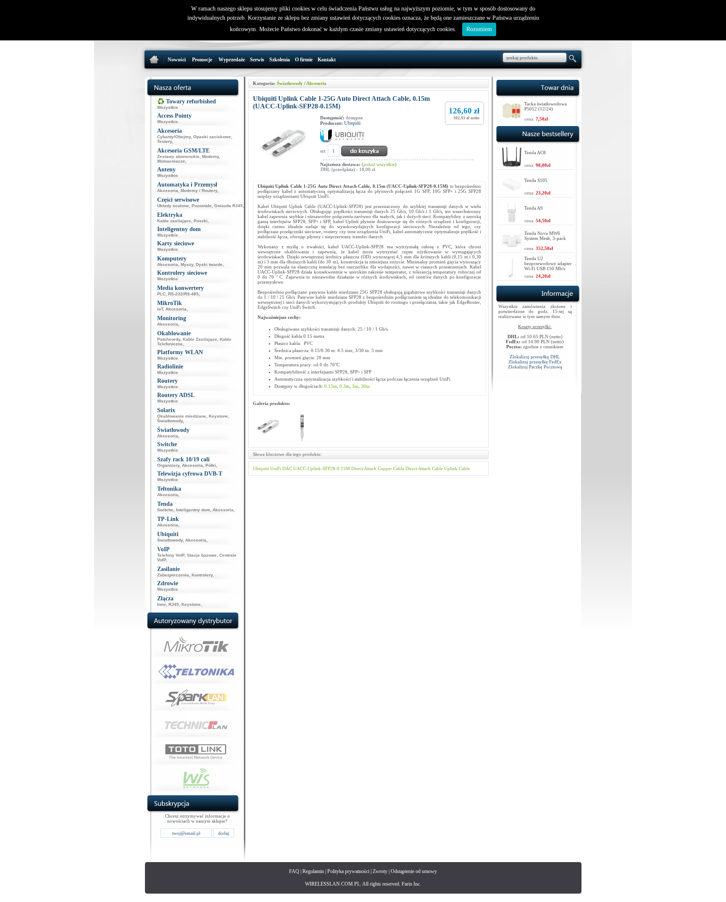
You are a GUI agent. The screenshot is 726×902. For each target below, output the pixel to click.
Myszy (187, 264)
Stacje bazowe (202, 555)
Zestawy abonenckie (178, 156)
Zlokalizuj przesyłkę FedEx (535, 361)
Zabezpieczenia (173, 575)
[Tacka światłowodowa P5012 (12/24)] (511, 117)
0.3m (344, 386)
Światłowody (170, 420)
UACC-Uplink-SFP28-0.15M (321, 468)
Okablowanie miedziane (181, 416)
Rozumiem (479, 29)
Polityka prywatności (348, 871)
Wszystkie (167, 107)
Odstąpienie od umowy (414, 871)
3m (355, 386)
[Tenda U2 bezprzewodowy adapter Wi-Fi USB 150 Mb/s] (511, 275)
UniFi (275, 468)
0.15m (330, 386)
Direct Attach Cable (424, 468)
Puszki (201, 220)
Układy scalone (173, 205)
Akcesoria (167, 190)
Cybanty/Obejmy (174, 136)
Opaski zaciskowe (212, 136)
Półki (210, 465)
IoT (160, 309)
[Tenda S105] (511, 192)
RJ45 (173, 604)
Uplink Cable (457, 468)
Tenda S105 (535, 180)
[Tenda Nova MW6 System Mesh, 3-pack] (511, 248)
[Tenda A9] (511, 220)
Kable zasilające (174, 220)
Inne (161, 604)
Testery (164, 141)
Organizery (168, 465)
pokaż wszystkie (379, 164)
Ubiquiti (352, 123)
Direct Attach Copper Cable (377, 468)
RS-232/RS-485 (183, 294)
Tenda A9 (533, 207)
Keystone (218, 416)
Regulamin (313, 871)
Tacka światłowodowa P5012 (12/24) (545, 106)
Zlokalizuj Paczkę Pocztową (535, 366)
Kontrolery (202, 575)
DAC (287, 468)
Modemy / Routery (199, 190)
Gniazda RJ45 (228, 205)
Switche (165, 510)
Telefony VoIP (170, 555)
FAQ (294, 871)
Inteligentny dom (193, 510)
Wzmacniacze (171, 161)
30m (365, 386)
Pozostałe (202, 205)
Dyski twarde (209, 264)
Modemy (210, 156)
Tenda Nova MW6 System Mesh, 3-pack (545, 236)
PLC (161, 294)
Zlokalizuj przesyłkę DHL (535, 356)
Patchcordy (168, 339)
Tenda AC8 (535, 152)
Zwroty (380, 871)
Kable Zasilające (200, 339)
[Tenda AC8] (511, 164)
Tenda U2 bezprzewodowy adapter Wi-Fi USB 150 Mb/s (548, 263)
